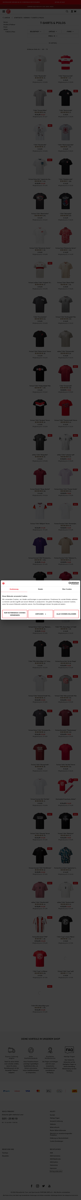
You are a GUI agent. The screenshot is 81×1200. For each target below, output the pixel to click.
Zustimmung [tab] (14, 589)
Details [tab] (40, 589)
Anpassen (39, 614)
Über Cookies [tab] (67, 589)
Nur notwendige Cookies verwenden (14, 614)
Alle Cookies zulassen (66, 614)
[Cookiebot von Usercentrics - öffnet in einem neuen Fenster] (70, 583)
